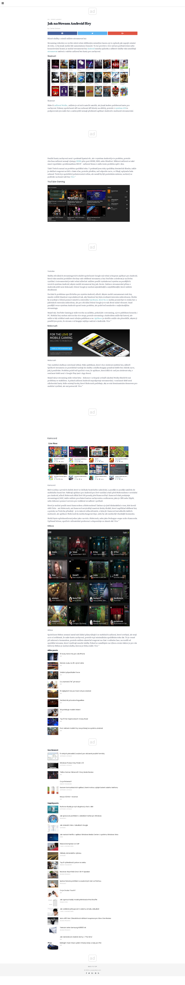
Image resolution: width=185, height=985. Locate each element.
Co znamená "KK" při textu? (70, 682)
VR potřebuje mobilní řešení (70, 710)
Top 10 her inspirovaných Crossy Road (74, 719)
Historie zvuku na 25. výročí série (72, 663)
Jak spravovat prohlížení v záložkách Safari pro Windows (80, 816)
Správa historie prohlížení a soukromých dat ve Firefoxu (80, 881)
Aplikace (98, 318)
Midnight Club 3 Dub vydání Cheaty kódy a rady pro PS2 (80, 943)
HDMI (78, 161)
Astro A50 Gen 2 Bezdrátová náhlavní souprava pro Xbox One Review (85, 918)
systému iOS (120, 108)
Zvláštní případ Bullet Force (70, 672)
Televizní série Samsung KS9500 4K (73, 927)
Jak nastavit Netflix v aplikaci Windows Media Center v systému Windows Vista (89, 834)
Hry (48, 19)
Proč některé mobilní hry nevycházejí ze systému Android (81, 728)
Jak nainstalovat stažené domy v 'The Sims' (76, 937)
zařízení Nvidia (60, 105)
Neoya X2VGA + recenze (69, 797)
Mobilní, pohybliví (56, 19)
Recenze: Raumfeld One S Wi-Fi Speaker (75, 872)
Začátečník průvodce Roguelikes (72, 700)
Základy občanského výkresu (70, 853)
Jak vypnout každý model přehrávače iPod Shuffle (78, 900)
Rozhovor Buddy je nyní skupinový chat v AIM (76, 807)
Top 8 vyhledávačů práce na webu (73, 862)
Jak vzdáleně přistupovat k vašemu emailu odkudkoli (79, 909)
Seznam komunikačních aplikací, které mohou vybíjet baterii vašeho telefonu (89, 787)
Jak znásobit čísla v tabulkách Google (74, 825)
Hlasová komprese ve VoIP (69, 844)
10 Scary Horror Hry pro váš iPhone (72, 654)
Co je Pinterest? (66, 781)
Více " (73, 177)
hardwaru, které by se (99, 300)
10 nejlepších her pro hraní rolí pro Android (75, 691)
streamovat (52, 51)
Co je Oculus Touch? (67, 890)
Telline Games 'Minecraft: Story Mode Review (76, 772)
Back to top (92, 966)
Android (91, 49)
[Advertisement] (92, 229)
